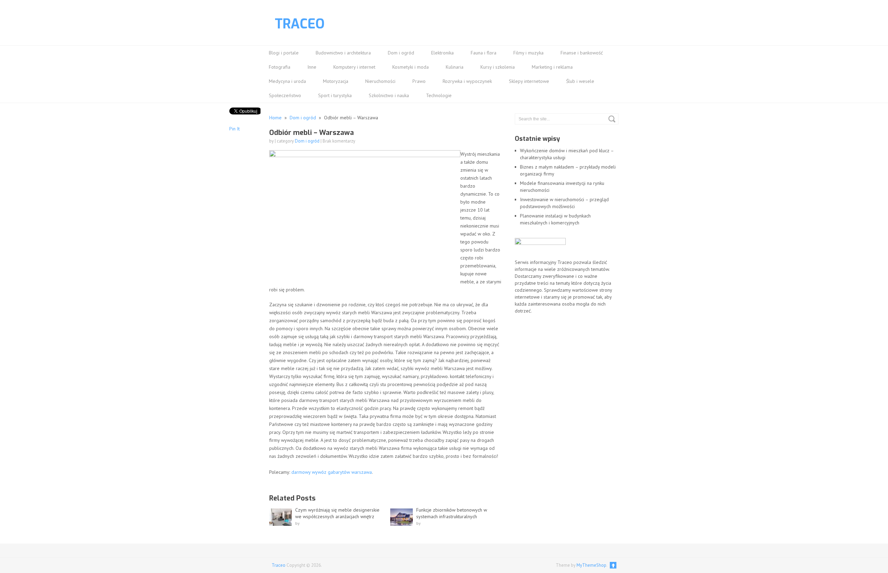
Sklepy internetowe (529, 81)
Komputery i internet (354, 67)
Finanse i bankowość (582, 53)
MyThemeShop (591, 565)
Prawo (419, 81)
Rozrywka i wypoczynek (467, 81)
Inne (311, 67)
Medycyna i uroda (287, 81)
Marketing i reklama (552, 67)
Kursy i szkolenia (497, 67)
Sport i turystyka (335, 95)
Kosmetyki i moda (410, 67)
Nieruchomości (380, 81)
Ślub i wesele (580, 81)
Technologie (439, 95)
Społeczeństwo (285, 95)
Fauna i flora (483, 53)
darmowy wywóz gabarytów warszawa (331, 472)
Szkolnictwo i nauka (389, 95)
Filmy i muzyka (528, 53)
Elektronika (442, 53)
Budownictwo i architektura (343, 53)
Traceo (300, 24)
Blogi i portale (284, 53)
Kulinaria (454, 67)
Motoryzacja (335, 81)
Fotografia (279, 67)
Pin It (234, 129)
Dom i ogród (401, 53)
